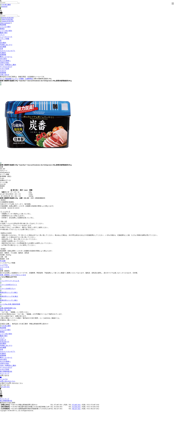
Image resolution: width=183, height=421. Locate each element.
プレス (2, 35)
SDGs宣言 (3, 58)
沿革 (1, 48)
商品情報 (3, 25)
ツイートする (4, 267)
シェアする (4, 265)
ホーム (2, 78)
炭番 (4, 261)
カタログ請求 (4, 68)
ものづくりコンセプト (7, 50)
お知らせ (3, 340)
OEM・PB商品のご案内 (8, 64)
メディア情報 (4, 39)
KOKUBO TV (4, 341)
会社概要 (3, 46)
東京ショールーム (6, 56)
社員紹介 (3, 52)
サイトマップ (4, 373)
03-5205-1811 (76, 406)
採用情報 (3, 54)
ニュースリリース (6, 37)
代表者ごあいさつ (6, 44)
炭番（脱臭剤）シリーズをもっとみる (13, 275)
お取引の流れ (4, 62)
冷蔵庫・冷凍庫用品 (26, 78)
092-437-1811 (76, 408)
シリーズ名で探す (6, 31)
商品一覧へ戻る (5, 310)
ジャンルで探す (5, 27)
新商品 (2, 29)
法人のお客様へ (5, 60)
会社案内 (3, 42)
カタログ (3, 70)
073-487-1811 (5, 387)
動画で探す (4, 33)
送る (1, 269)
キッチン (15, 78)
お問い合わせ (4, 74)
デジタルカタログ (6, 66)
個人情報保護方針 (6, 371)
